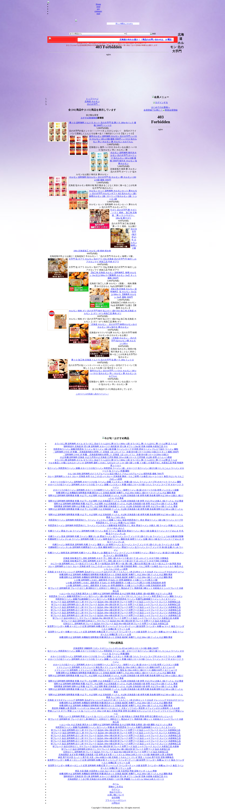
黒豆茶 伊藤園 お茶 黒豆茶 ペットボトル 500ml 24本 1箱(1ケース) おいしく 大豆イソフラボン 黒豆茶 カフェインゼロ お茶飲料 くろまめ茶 (116, 708)
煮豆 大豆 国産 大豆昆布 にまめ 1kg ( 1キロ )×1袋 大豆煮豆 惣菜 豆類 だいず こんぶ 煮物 (116, 771)
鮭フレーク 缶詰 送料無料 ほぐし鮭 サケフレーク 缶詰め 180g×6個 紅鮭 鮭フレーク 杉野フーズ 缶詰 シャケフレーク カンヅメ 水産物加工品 (116, 615)
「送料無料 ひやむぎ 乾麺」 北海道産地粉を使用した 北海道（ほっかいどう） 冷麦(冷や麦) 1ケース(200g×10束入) (116, 454)
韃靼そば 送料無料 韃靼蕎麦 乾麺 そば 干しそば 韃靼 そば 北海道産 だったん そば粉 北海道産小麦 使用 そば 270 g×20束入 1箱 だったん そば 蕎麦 (115, 501)
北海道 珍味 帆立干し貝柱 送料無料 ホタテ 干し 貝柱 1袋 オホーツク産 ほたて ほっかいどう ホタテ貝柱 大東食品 (115, 558)
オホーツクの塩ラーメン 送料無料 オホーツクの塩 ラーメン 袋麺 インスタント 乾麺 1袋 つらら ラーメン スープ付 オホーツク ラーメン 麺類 (115, 482)
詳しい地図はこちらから (124, 23)
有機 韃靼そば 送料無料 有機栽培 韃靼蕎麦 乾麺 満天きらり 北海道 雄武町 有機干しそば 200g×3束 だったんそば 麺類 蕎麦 (115, 577)
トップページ (92, 99)
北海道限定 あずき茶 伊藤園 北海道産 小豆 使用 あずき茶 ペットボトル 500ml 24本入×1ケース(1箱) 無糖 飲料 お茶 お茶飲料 (116, 754)
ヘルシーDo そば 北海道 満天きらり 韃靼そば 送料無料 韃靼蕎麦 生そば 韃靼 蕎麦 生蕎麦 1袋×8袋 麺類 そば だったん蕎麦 (115, 594)
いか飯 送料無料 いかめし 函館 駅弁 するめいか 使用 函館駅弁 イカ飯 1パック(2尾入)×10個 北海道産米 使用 (116, 583)
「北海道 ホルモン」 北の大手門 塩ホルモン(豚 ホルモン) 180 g (123, 341)
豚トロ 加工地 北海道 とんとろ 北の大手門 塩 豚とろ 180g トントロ (102, 360)
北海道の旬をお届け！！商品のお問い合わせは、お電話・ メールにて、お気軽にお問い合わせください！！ (159, 39)
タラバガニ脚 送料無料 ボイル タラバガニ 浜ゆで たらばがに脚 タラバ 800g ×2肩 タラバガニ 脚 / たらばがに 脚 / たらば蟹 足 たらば (116, 444)
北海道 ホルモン (92, 101)
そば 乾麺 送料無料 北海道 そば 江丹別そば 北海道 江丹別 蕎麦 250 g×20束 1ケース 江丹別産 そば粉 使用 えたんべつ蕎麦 (116, 457)
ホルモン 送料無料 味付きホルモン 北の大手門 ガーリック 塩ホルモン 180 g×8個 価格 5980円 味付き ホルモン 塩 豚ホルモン (123, 158)
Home (98, 4)
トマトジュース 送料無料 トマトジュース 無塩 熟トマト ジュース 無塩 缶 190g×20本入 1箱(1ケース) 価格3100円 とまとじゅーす (116, 667)
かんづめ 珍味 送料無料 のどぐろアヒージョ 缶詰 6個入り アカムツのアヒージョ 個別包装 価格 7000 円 (116, 474)
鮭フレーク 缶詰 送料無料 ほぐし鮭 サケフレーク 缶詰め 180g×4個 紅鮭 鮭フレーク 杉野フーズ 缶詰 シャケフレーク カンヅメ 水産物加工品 (116, 610)
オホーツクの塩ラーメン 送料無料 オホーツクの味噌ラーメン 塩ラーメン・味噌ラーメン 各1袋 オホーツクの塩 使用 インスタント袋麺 (116, 490)
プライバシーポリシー (115, 800)
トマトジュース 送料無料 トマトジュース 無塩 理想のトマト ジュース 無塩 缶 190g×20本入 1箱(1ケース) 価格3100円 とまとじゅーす (115, 670)
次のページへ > (102, 394)
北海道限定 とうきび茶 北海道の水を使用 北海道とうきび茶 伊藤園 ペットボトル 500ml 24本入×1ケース (116, 779)
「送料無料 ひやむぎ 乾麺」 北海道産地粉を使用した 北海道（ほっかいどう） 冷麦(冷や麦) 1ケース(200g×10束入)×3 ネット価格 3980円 (116, 452)
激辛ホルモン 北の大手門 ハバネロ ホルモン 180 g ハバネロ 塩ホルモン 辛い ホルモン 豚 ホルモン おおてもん (113, 373)
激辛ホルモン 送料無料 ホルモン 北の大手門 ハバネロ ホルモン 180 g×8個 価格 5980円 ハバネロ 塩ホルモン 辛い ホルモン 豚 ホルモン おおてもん (113, 139)
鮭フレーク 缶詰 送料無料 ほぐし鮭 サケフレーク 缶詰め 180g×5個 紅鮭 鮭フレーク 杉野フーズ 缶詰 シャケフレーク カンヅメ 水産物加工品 (116, 613)
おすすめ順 (86, 118)
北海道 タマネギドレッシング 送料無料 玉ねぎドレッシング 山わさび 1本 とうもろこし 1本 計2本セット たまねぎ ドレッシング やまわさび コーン (116, 572)
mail (98, 13)
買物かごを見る (115, 787)
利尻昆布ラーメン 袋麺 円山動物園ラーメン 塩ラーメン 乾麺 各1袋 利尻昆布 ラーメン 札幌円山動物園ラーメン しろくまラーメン (116, 599)
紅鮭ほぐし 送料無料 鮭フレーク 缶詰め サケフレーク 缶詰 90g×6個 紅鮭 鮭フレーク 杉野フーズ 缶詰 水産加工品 (115, 623)
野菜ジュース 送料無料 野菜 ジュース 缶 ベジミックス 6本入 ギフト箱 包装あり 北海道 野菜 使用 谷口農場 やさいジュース (116, 716)
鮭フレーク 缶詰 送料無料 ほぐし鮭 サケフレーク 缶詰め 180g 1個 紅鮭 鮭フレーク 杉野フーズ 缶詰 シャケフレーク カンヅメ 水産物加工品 (115, 602)
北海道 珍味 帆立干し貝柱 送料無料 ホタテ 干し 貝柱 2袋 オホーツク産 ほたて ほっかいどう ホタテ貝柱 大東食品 (115, 561)
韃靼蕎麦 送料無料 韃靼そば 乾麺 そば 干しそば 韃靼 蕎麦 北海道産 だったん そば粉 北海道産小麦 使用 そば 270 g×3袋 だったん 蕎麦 (116, 506)
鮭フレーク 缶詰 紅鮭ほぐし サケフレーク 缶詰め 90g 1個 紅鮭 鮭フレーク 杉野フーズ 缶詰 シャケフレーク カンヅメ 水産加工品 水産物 (116, 618)
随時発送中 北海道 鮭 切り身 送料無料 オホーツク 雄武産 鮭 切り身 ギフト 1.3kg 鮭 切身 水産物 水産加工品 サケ (116, 446)
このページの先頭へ (85, 394)
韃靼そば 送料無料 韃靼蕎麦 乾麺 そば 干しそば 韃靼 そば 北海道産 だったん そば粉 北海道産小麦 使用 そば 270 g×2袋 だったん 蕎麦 (116, 504)
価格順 (94, 118)
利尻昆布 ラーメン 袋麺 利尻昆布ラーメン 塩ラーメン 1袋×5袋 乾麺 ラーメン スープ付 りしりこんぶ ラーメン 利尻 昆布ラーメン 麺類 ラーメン (116, 596)
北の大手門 (93, 104)
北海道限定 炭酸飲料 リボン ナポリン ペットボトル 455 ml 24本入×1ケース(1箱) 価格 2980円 (115, 648)
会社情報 (116, 797)
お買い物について (115, 795)
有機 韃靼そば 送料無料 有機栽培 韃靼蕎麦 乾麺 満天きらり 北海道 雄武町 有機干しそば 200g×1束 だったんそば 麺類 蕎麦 (115, 637)
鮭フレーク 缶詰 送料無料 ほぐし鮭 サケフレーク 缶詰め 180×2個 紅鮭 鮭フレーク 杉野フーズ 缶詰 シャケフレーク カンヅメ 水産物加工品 (115, 604)
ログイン (116, 789)
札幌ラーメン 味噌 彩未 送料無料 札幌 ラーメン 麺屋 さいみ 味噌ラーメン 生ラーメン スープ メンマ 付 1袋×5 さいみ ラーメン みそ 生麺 (115, 544)
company (98, 11)
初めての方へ (116, 792)
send (98, 6)
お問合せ (116, 803)
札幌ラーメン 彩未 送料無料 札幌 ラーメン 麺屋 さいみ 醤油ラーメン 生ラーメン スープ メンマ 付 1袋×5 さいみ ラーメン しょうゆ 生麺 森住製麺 (115, 536)
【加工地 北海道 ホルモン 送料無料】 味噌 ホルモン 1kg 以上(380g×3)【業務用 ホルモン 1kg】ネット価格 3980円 (113, 275)
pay (98, 9)
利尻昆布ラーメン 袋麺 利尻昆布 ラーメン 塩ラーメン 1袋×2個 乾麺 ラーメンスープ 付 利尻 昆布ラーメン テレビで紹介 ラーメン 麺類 (116, 449)
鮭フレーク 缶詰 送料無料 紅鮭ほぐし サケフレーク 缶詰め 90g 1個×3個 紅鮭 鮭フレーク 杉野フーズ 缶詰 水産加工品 (116, 621)
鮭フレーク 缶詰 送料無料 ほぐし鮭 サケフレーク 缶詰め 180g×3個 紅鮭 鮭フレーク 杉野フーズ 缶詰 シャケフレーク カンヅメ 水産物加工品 (116, 607)
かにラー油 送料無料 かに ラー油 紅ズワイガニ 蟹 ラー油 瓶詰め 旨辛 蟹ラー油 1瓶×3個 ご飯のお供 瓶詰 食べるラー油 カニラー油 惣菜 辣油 (116, 564)
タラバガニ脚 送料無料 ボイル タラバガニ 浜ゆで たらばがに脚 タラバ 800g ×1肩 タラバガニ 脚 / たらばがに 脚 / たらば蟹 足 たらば (116, 460)
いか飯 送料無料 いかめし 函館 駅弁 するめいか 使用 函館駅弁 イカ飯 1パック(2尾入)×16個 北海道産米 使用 (116, 585)
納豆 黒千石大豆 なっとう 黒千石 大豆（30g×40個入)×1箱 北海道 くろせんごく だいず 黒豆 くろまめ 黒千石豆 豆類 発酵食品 (116, 757)
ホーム (116, 784)
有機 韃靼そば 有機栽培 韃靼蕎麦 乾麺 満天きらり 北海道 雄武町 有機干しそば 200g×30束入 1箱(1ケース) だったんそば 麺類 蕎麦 (116, 493)
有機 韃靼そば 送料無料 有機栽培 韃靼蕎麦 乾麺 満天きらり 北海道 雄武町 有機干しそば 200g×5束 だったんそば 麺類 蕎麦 (115, 574)
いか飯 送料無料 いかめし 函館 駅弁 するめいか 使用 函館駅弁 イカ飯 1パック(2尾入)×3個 (115, 580)
